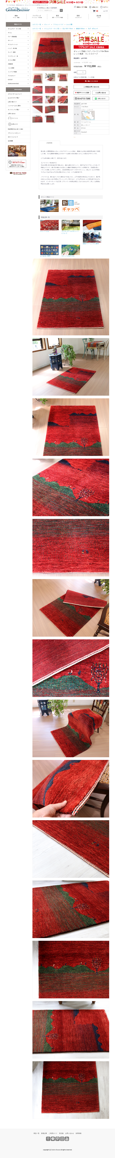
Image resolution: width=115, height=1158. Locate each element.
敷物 (16, 16)
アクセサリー (11, 76)
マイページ (15, 118)
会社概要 (10, 141)
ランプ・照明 (11, 52)
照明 (78, 16)
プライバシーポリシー (14, 133)
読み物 (99, 16)
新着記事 (44, 1133)
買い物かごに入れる (91, 81)
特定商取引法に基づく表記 (15, 129)
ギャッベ (10, 40)
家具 (57, 16)
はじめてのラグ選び (13, 98)
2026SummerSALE (13, 83)
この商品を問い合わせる (91, 87)
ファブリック (37, 16)
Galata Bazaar (55, 1150)
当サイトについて (13, 137)
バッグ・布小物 (12, 48)
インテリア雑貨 (12, 72)
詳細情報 (49, 143)
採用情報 (78, 1133)
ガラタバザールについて (15, 94)
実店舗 (61, 1133)
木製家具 (10, 64)
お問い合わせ (11, 113)
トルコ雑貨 (11, 68)
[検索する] (61, 10)
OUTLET (10, 79)
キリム (10, 32)
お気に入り (15, 124)
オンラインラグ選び (13, 109)
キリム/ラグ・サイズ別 (14, 29)
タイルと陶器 (11, 60)
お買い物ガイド (12, 102)
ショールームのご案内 (14, 105)
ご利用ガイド (53, 1133)
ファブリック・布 (13, 56)
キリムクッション (13, 44)
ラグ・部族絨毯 (12, 36)
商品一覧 (36, 1133)
